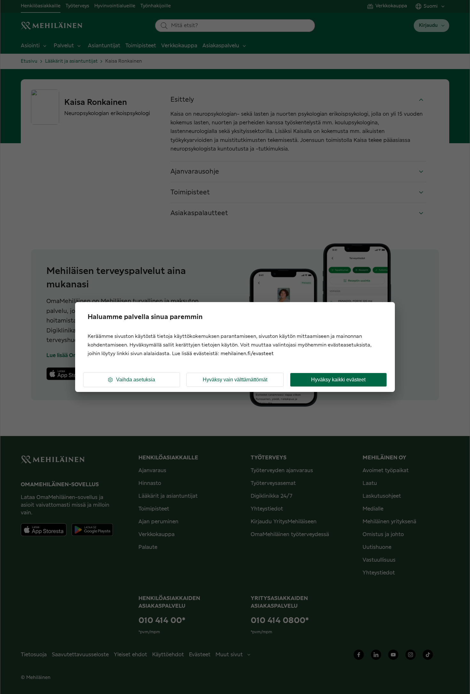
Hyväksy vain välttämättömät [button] (235, 379)
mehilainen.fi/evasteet (247, 353)
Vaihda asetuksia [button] (135, 379)
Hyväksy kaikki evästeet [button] (338, 379)
